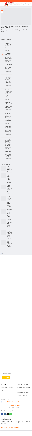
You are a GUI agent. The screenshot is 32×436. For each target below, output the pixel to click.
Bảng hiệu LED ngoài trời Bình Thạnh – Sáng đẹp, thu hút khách (8, 105)
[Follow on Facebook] (2, 414)
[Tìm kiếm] (24, 4)
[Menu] (2, 4)
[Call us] (10, 414)
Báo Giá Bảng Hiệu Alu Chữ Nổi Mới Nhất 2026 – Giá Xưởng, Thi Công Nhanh (8, 117)
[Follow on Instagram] (5, 414)
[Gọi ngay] (22, 432)
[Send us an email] (7, 414)
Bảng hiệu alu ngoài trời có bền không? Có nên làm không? (8, 154)
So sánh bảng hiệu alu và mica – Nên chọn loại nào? (8, 67)
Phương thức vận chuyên (23, 392)
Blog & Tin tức (4, 390)
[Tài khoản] (29, 4)
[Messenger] (10, 432)
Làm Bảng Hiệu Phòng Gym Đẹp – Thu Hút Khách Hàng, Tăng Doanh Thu (8, 79)
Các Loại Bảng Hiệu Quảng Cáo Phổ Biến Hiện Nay (8, 44)
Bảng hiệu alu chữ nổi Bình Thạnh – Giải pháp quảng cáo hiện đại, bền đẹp (8, 129)
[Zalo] (16, 432)
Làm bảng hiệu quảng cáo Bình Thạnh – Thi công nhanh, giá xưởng (8, 142)
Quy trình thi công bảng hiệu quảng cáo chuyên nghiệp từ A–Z (8, 56)
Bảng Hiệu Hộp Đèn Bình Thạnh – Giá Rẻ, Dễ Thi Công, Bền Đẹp (8, 93)
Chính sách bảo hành (22, 395)
